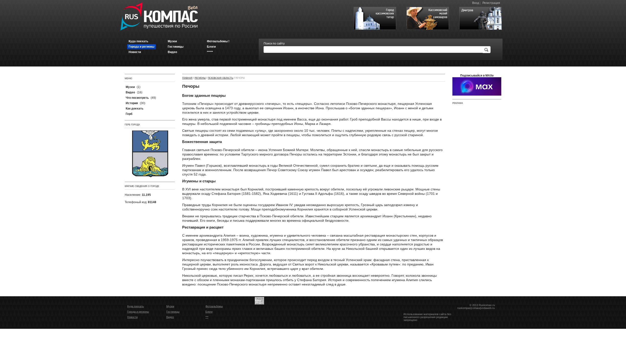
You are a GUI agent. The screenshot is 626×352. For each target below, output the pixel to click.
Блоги (208, 311)
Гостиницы (172, 311)
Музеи (170, 306)
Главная (187, 78)
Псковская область (220, 78)
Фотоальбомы (214, 306)
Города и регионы (138, 311)
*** (206, 317)
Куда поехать (135, 306)
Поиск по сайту (274, 43)
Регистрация (491, 3)
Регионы (200, 78)
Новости (132, 317)
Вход (475, 3)
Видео (170, 317)
